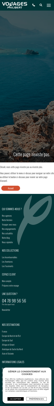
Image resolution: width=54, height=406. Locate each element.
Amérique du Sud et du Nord (12, 349)
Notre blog (6, 237)
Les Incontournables (9, 257)
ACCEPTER (15, 399)
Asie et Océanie (8, 353)
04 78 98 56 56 (14, 300)
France (4, 331)
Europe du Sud (7, 340)
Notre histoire (7, 220)
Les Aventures (7, 261)
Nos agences (7, 215)
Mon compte (6, 281)
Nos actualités (7, 233)
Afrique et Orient (8, 344)
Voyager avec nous (9, 224)
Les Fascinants (7, 266)
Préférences (36, 399)
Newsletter (6, 309)
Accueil (11, 188)
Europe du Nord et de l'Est (11, 335)
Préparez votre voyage (10, 285)
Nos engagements (9, 228)
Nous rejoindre (7, 242)
